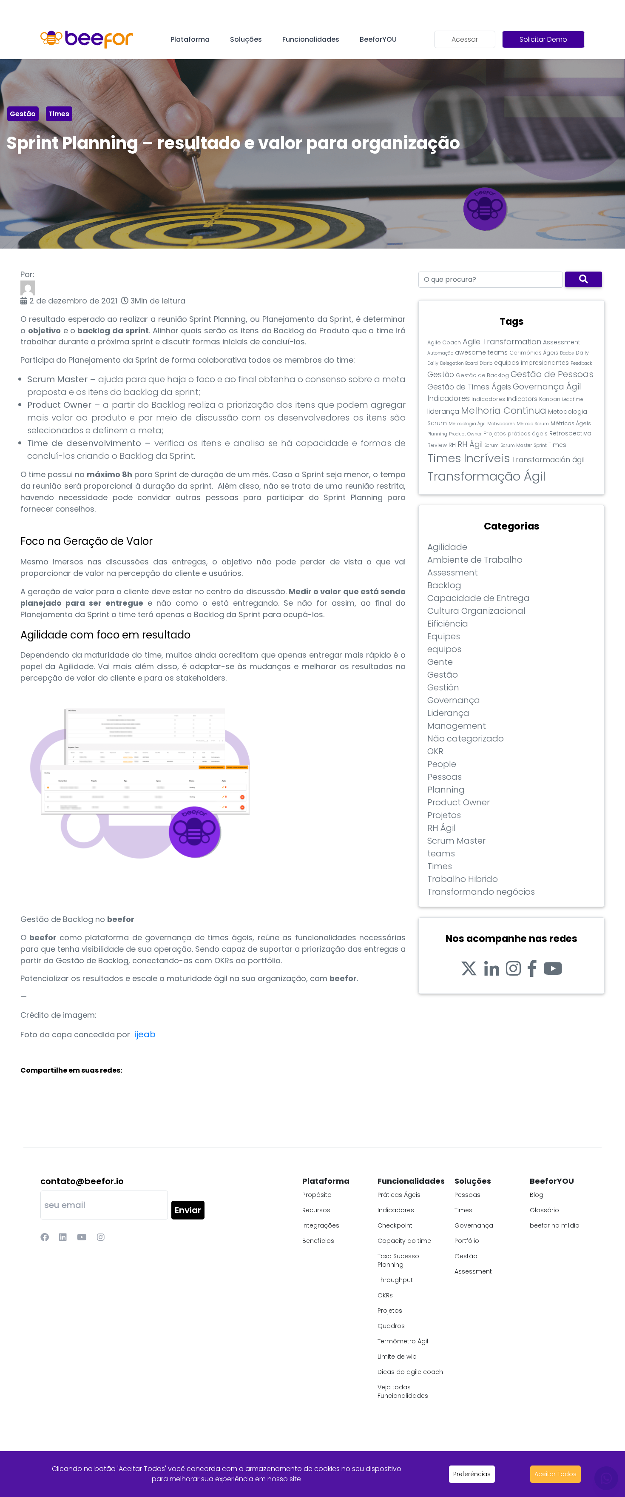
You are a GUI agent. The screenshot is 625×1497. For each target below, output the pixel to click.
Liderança (448, 713)
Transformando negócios (481, 892)
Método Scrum (533, 424)
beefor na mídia (555, 1225)
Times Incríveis (468, 458)
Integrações (320, 1225)
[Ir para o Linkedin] (492, 969)
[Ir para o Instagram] (513, 969)
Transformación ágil (548, 460)
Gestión (443, 687)
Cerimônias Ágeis (533, 352)
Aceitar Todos (555, 1474)
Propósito (317, 1195)
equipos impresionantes (531, 362)
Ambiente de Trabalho (475, 560)
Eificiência (447, 624)
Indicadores (448, 398)
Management (456, 726)
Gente (440, 662)
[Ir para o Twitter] (469, 969)
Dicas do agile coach (410, 1372)
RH (452, 445)
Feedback (581, 363)
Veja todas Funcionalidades (403, 1391)
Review (437, 445)
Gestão (23, 114)
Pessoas (444, 777)
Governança (453, 700)
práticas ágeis (528, 433)
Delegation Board (459, 363)
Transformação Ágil (486, 476)
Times (58, 114)
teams (441, 853)
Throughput (395, 1280)
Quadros (391, 1326)
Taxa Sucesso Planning (398, 1260)
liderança (443, 411)
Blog (536, 1195)
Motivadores (501, 424)
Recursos (316, 1210)
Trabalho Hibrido (462, 879)
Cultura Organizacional (476, 611)
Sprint (540, 445)
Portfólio (467, 1241)
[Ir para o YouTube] (553, 969)
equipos (444, 649)
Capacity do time (404, 1241)
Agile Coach (444, 342)
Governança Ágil (547, 386)
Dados (567, 353)
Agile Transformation (502, 341)
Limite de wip (397, 1356)
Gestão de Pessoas (552, 374)
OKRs (385, 1295)
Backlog (444, 585)
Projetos (494, 433)
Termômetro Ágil (403, 1341)
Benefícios (318, 1241)
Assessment (561, 342)
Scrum (491, 445)
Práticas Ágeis (399, 1195)
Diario (486, 363)
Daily (582, 352)
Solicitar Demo (543, 39)
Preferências (472, 1474)
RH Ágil (470, 444)
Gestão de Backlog (482, 375)
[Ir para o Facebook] (532, 969)
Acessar (465, 39)
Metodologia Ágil (467, 424)
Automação (440, 353)
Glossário (544, 1210)
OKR (435, 751)
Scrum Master (516, 445)
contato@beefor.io (82, 1181)
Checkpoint (395, 1225)
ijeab (146, 1034)
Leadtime (572, 399)
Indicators (522, 399)
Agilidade (447, 547)
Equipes (443, 636)
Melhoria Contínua (503, 410)
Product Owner (465, 434)
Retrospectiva (570, 433)
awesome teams (481, 352)
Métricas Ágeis (571, 423)
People (441, 764)
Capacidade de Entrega (478, 598)
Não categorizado (465, 738)
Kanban (549, 399)
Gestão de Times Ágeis (469, 387)
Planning (437, 434)
